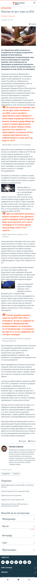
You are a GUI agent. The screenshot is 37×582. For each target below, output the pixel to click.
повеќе (32, 529)
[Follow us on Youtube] (12, 562)
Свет (4, 543)
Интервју (7, 535)
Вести (5, 526)
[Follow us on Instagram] (16, 562)
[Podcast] (25, 562)
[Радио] (8, 579)
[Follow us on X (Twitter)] (7, 562)
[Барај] (29, 579)
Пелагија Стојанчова (8, 16)
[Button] (32, 24)
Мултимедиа (9, 550)
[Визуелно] (18, 579)
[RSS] (20, 562)
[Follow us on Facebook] (3, 562)
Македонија (6, 8)
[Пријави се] (29, 562)
